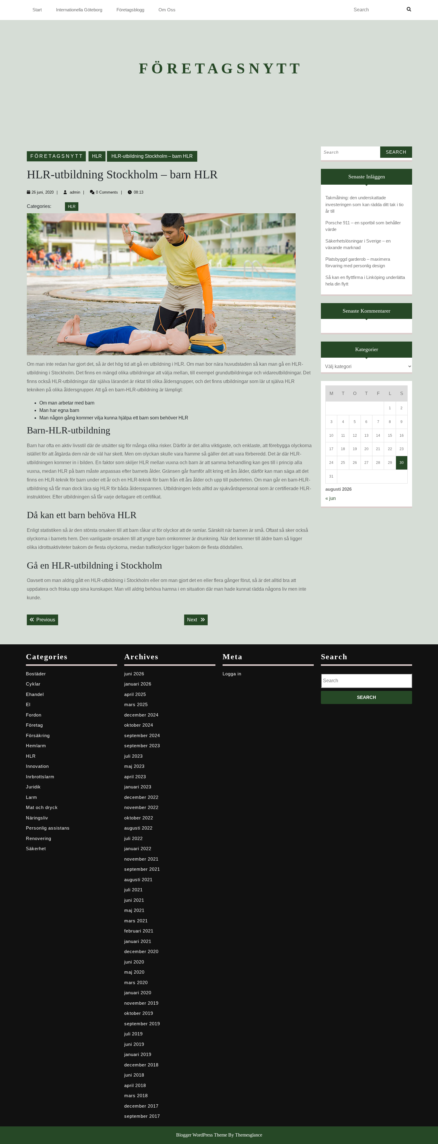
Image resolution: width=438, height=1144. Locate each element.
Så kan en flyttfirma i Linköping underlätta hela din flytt (365, 281)
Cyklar (33, 683)
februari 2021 (138, 930)
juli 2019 (133, 1033)
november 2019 (141, 1003)
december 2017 (141, 1106)
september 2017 (142, 1116)
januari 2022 (137, 848)
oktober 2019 (138, 1013)
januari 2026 (137, 683)
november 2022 (141, 807)
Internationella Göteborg (79, 9)
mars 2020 (136, 982)
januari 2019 (137, 1054)
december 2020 (141, 951)
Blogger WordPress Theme (201, 1134)
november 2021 (141, 859)
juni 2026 (134, 673)
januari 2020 (137, 992)
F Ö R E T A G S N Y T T (219, 68)
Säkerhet (36, 848)
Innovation (37, 766)
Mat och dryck (42, 807)
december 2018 (141, 1064)
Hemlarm (36, 745)
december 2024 (141, 714)
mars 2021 (136, 920)
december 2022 (141, 797)
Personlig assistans (48, 827)
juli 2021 (133, 889)
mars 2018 (136, 1095)
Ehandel (35, 694)
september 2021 (142, 869)
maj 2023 (134, 766)
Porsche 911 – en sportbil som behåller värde (363, 226)
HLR (97, 156)
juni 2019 (134, 1044)
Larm (31, 797)
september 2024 (142, 735)
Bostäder (36, 673)
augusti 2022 (138, 827)
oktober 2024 (138, 725)
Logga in (232, 673)
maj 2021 (134, 910)
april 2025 (135, 694)
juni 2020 (134, 961)
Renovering (38, 838)
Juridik (33, 786)
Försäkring (38, 735)
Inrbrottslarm (40, 776)
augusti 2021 (138, 879)
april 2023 (135, 776)
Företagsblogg (130, 9)
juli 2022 (133, 838)
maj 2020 (134, 972)
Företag (34, 725)
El (28, 704)
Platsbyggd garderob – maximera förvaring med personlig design (357, 262)
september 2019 (142, 1023)
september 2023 (142, 745)
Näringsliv (37, 817)
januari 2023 (137, 786)
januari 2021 (137, 941)
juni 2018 (134, 1074)
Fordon (33, 714)
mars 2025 (136, 704)
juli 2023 (133, 756)
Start (37, 9)
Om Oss (167, 9)
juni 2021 (134, 900)
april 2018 (135, 1085)
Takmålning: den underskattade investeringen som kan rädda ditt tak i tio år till (364, 204)
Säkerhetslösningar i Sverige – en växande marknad (358, 244)
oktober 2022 (138, 817)
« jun (330, 498)
